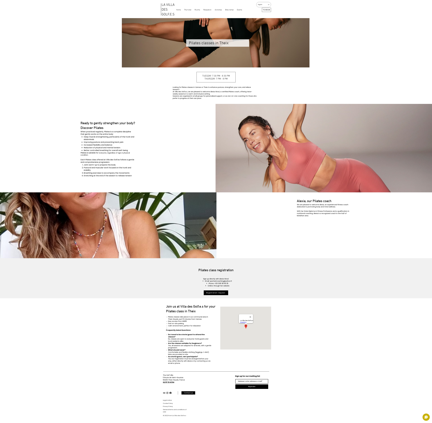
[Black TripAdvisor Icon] (164, 393)
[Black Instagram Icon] (167, 393)
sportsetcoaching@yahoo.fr (221, 281)
